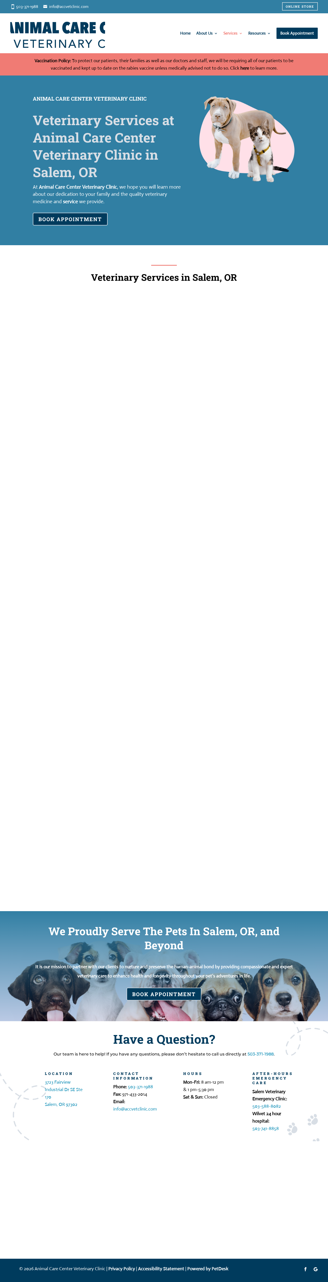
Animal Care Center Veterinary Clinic (78, 187)
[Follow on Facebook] (305, 1269)
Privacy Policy (121, 1269)
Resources (257, 33)
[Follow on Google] (316, 1269)
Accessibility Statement (161, 1269)
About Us (204, 33)
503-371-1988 (261, 1054)
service (70, 201)
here (244, 68)
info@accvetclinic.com (68, 6)
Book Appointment (70, 219)
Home (185, 33)
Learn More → (72, 391)
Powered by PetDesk (207, 1269)
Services (230, 33)
